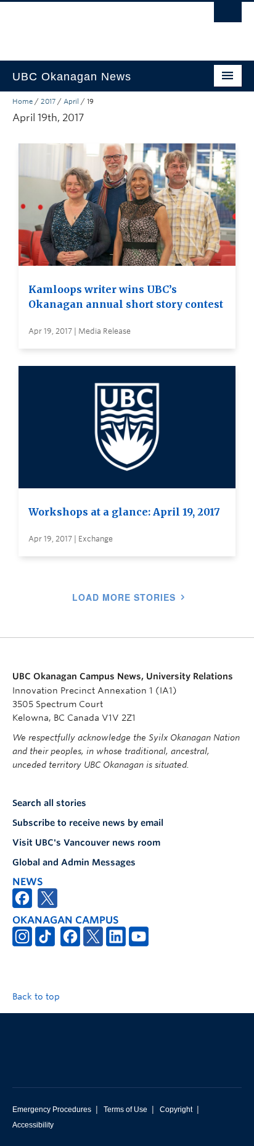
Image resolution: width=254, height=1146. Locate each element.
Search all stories (49, 803)
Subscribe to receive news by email (87, 823)
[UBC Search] (228, 15)
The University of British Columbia (92, 25)
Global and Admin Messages (74, 862)
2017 (48, 101)
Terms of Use (125, 1109)
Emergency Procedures (51, 1109)
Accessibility (33, 1125)
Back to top (37, 996)
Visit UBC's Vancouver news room (86, 842)
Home (22, 101)
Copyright (176, 1109)
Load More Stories (124, 597)
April (71, 101)
